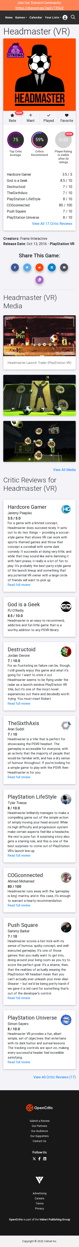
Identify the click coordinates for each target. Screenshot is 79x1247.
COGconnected (25, 875)
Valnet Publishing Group (55, 1219)
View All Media (64, 469)
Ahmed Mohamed (21, 881)
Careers (39, 1198)
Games (20, 17)
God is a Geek (24, 604)
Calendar (35, 17)
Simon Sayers (18, 1023)
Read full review (19, 585)
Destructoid (22, 649)
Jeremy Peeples (20, 513)
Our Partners (39, 1126)
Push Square (23, 925)
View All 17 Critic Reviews (52, 223)
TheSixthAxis (23, 723)
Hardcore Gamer (27, 507)
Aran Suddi (16, 729)
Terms (40, 1203)
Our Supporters (39, 1136)
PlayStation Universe (32, 1017)
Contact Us (39, 1141)
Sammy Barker (19, 931)
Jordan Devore (19, 655)
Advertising (40, 1193)
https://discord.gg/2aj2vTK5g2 (40, 8)
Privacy (39, 1208)
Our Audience (39, 1131)
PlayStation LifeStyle (32, 797)
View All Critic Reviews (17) (54, 1077)
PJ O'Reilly (16, 610)
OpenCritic (16, 1219)
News (9, 17)
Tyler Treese (17, 803)
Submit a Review (40, 1120)
